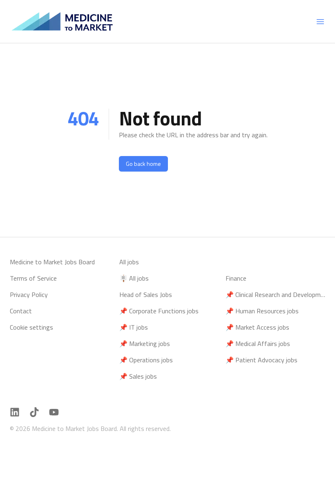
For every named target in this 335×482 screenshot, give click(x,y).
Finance (236, 278)
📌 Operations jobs (146, 360)
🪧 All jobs (134, 278)
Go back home (143, 163)
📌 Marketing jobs (144, 343)
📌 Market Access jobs (257, 327)
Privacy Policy (29, 294)
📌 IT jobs (133, 327)
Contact (21, 311)
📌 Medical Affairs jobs (258, 343)
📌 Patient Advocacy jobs (261, 360)
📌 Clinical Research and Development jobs (275, 294)
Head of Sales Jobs (145, 294)
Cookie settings (31, 327)
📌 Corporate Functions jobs (159, 311)
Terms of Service (33, 278)
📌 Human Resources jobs (262, 311)
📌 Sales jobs (138, 376)
